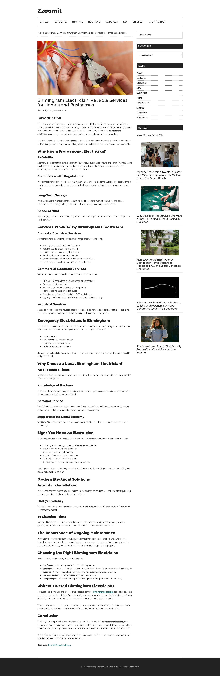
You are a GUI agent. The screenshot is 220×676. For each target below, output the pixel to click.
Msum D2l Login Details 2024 (150, 135)
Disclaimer (141, 83)
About (139, 73)
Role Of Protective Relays (59, 645)
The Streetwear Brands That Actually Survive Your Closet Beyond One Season (159, 349)
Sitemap (140, 108)
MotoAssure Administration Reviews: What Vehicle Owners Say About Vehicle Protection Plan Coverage (159, 305)
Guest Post (142, 93)
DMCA (139, 88)
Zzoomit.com (102, 667)
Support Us (142, 113)
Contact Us (141, 78)
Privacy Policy (143, 103)
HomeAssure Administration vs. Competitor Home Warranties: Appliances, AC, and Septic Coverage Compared (159, 264)
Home (139, 98)
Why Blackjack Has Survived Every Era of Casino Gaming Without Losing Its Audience (159, 219)
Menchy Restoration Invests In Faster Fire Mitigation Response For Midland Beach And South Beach (159, 175)
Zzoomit (49, 10)
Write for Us (142, 118)
